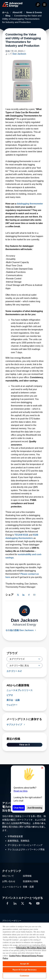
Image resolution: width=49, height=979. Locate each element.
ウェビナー (12, 705)
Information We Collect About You (31, 948)
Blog (8, 16)
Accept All (24, 964)
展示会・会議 (13, 700)
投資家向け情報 (30, 881)
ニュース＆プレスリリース (20, 690)
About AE (18, 12)
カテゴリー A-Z (14, 671)
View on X (24, 745)
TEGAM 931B (21, 535)
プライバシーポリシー (11, 921)
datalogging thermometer (30, 204)
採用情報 (27, 876)
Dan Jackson (19, 54)
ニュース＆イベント (12, 887)
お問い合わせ (8, 881)
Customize (24, 976)
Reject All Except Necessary (24, 970)
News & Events (34, 12)
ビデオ (10, 695)
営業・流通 (28, 887)
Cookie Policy (15, 956)
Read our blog (20, 791)
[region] (24, 950)
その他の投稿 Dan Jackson (19, 630)
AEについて (8, 876)
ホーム (5, 12)
